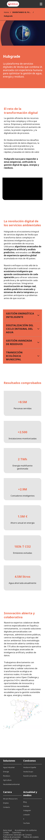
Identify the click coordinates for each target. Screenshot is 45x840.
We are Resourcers (10, 799)
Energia (6, 771)
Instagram (27, 810)
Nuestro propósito (30, 776)
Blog (25, 802)
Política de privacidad (11, 837)
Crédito (6, 832)
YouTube (26, 823)
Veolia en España (29, 767)
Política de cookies (31, 837)
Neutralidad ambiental (11, 784)
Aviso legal (7, 830)
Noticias (26, 806)
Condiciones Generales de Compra (17, 835)
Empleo (6, 803)
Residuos (6, 776)
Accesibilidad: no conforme (26, 830)
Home (6, 12)
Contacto (6, 807)
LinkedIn (26, 815)
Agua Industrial (8, 767)
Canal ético (16, 832)
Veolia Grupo (28, 771)
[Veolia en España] (13, 4)
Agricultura (7, 780)
